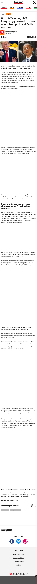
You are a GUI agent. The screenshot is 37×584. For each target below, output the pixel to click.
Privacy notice (18, 554)
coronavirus (5, 510)
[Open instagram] (25, 541)
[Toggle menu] (3, 3)
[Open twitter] (18, 541)
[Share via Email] (34, 37)
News (12, 7)
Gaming (20, 7)
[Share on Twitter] (31, 37)
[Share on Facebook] (28, 37)
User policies (18, 551)
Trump (28, 7)
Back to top (32, 530)
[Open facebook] (11, 541)
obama (9, 14)
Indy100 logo (18, 2)
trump (12, 510)
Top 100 (4, 7)
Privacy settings (18, 558)
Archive (18, 565)
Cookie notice (18, 561)
